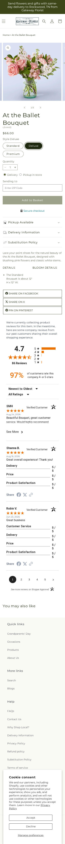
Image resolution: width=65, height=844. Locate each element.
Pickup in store (32, 174)
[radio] (46, 348)
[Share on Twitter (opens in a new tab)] (25, 494)
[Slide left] (25, 107)
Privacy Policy (16, 743)
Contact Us (14, 719)
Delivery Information (20, 735)
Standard (13, 145)
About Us (13, 657)
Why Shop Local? (18, 727)
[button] (44, 21)
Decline (31, 826)
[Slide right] (40, 107)
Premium (13, 154)
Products (13, 649)
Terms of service (17, 767)
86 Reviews (22, 363)
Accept (30, 817)
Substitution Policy (19, 759)
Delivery (12, 174)
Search (11, 680)
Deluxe (33, 145)
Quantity (8, 161)
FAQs (10, 711)
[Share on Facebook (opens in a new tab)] (19, 495)
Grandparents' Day (19, 633)
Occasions (13, 641)
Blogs (11, 688)
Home (6, 35)
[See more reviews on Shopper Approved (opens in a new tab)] (31, 495)
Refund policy (16, 751)
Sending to (15, 181)
